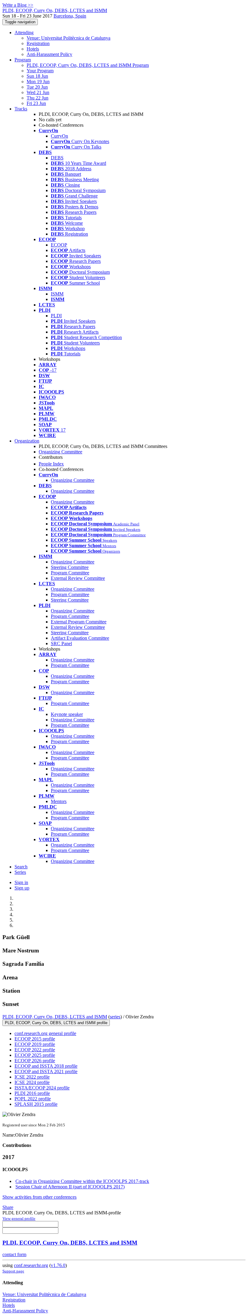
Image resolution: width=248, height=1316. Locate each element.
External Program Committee (78, 621)
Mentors (59, 801)
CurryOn (59, 136)
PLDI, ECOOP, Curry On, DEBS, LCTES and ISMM (54, 1016)
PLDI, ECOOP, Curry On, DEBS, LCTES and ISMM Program (88, 65)
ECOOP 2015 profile (35, 1038)
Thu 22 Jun (37, 97)
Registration (38, 43)
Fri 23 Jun (36, 103)
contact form (14, 1254)
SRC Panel (61, 643)
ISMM (57, 293)
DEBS (57, 157)
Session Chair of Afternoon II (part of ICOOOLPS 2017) (70, 1186)
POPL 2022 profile (33, 1098)
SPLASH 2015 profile (36, 1104)
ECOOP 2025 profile (35, 1055)
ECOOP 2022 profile (35, 1049)
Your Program (40, 70)
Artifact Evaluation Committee (80, 638)
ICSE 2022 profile (32, 1076)
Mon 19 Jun (38, 81)
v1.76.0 (58, 1265)
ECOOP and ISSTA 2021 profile (46, 1071)
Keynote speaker (67, 714)
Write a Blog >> (17, 5)
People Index (51, 463)
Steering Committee (70, 567)
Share (7, 1207)
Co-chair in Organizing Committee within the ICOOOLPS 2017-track (82, 1181)
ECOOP (59, 244)
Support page (13, 1271)
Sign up (22, 887)
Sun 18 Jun (37, 76)
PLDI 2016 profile (32, 1093)
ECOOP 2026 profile (35, 1060)
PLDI (56, 315)
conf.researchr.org (31, 1265)
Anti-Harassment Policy (49, 54)
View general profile (18, 1218)
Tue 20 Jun (37, 87)
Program (23, 59)
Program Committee (70, 572)
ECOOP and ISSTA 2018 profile (46, 1066)
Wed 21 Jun (38, 92)
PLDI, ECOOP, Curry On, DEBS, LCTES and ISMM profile (56, 1022)
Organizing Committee (60, 451)
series (115, 1016)
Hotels (33, 48)
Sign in (21, 882)
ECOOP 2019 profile (35, 1044)
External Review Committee (78, 578)
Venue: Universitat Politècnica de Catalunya (68, 38)
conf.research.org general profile (45, 1033)
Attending (24, 32)
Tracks (21, 108)
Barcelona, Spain (70, 15)
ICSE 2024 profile (32, 1082)
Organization (27, 440)
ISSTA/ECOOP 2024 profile (42, 1087)
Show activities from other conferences (39, 1197)
